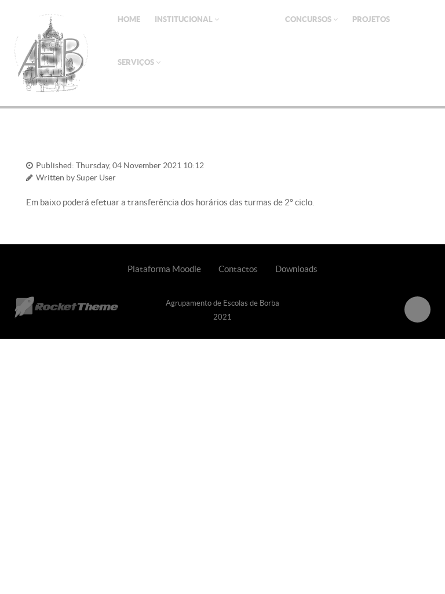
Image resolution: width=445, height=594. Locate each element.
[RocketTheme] (66, 307)
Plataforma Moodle (164, 269)
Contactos (238, 269)
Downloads (296, 269)
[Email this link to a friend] (414, 164)
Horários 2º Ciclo (68, 145)
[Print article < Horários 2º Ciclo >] (400, 164)
